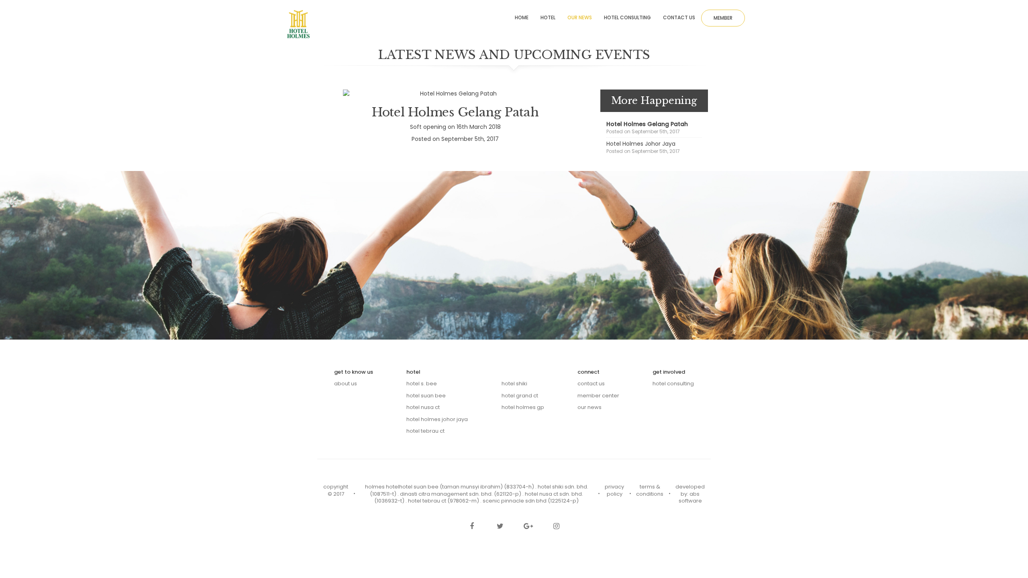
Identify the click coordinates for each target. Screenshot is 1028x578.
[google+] (528, 527)
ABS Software (690, 497)
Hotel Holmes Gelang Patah (647, 124)
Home (521, 17)
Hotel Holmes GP (523, 407)
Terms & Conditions (649, 490)
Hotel (548, 17)
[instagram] (556, 527)
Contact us (679, 17)
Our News (579, 17)
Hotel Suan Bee (426, 395)
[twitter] (500, 527)
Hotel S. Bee (421, 383)
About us (345, 383)
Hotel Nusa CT (423, 407)
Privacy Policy (614, 490)
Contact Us (591, 383)
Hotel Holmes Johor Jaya (640, 144)
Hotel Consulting (627, 17)
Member (723, 17)
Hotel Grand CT (520, 395)
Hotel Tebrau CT (425, 431)
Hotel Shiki (514, 383)
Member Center (598, 395)
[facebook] (472, 527)
